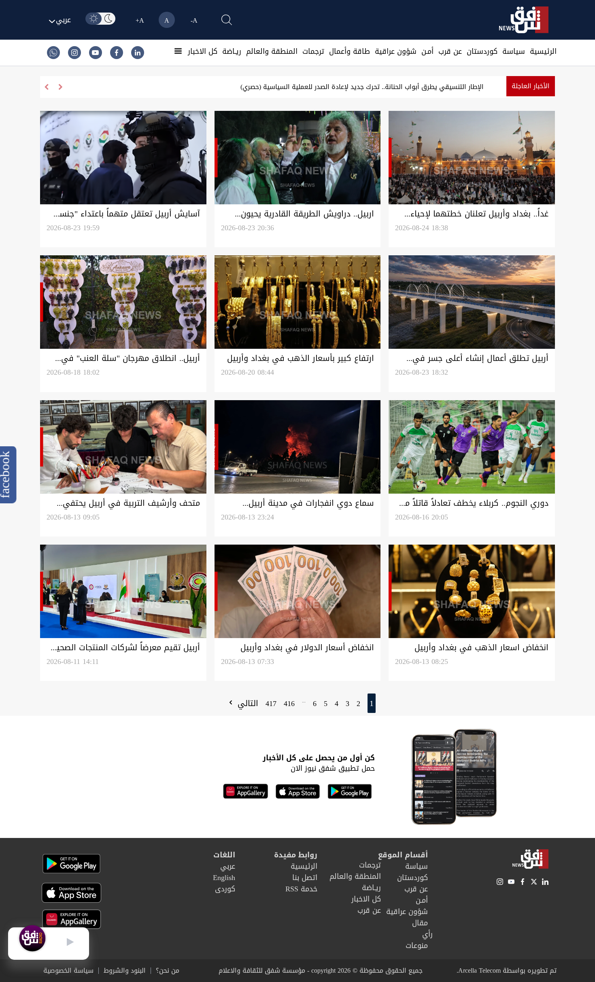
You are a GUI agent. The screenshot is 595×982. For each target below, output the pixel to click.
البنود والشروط (125, 971)
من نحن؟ (167, 971)
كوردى (225, 889)
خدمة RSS (301, 889)
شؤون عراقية (395, 51)
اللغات (224, 855)
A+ (140, 20)
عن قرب (450, 51)
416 (289, 704)
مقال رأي (422, 928)
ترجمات (313, 51)
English (224, 877)
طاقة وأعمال (349, 51)
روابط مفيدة (295, 855)
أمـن (427, 51)
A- (194, 20)
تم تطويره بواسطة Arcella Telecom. (507, 970)
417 (271, 704)
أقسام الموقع (403, 855)
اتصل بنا (304, 877)
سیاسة (513, 51)
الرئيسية (543, 51)
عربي (227, 866)
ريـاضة (231, 51)
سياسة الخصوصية (68, 971)
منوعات (417, 945)
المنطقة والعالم (272, 51)
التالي (246, 703)
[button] (46, 87)
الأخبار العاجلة (531, 86)
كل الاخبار (202, 51)
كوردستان (482, 51)
